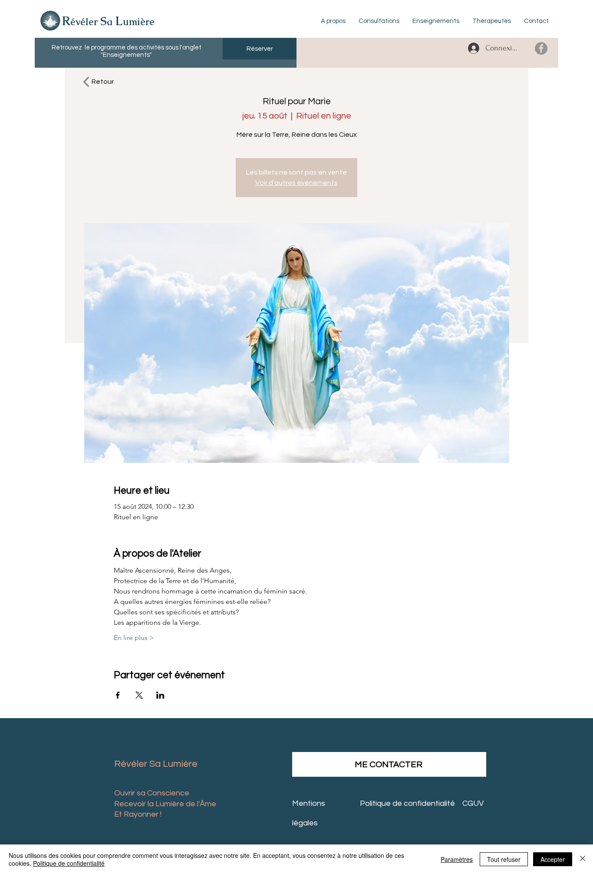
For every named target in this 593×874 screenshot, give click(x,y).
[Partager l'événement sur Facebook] (118, 695)
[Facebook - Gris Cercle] (541, 48)
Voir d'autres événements (296, 182)
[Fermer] (582, 859)
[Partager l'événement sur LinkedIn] (160, 695)
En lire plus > (134, 637)
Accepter (552, 859)
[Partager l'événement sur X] (139, 695)
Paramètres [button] (457, 859)
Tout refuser (504, 859)
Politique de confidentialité (69, 863)
